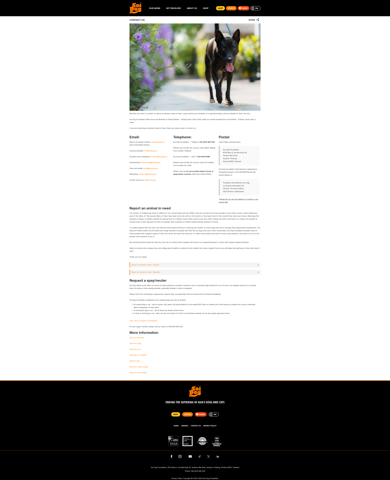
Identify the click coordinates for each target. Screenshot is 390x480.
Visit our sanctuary (136, 338)
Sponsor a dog (135, 343)
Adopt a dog (134, 361)
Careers (184, 426)
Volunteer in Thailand (137, 355)
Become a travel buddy (138, 367)
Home (176, 426)
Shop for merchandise (138, 373)
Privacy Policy (209, 426)
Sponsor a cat (135, 349)
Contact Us (196, 426)
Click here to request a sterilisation (143, 321)
